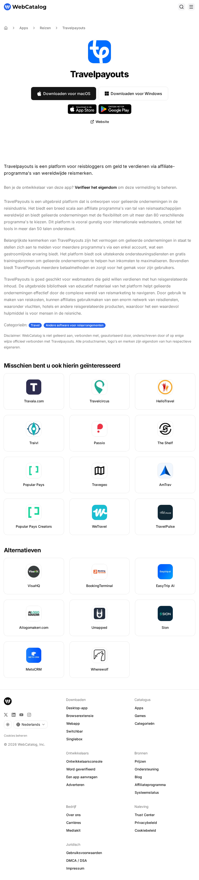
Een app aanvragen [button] (81, 777)
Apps (23, 28)
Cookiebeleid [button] (145, 830)
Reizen (45, 28)
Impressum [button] (75, 868)
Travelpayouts (73, 28)
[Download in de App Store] (82, 109)
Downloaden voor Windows (136, 93)
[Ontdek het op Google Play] (115, 109)
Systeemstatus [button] (147, 792)
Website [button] (102, 122)
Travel (35, 325)
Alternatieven (22, 550)
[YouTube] (21, 715)
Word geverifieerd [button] (80, 769)
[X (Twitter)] (6, 715)
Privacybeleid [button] (146, 822)
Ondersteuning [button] (147, 769)
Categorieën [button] (144, 723)
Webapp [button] (73, 723)
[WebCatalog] (8, 701)
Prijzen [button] (140, 761)
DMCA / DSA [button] (76, 860)
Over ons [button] (73, 815)
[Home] (6, 28)
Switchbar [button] (74, 731)
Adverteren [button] (75, 785)
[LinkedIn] (14, 715)
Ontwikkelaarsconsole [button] (84, 761)
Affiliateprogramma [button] (150, 785)
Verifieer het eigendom (96, 187)
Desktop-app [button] (77, 708)
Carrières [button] (73, 822)
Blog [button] (138, 777)
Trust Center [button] (145, 815)
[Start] (25, 7)
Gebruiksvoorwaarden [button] (84, 853)
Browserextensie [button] (79, 716)
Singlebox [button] (74, 739)
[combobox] (31, 724)
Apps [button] (139, 708)
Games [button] (140, 716)
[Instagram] (29, 715)
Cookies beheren (15, 735)
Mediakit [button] (73, 830)
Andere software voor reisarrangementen (74, 325)
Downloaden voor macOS (66, 93)
